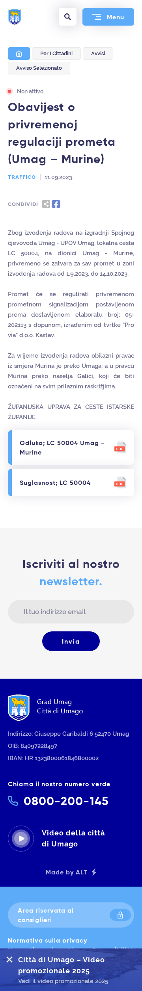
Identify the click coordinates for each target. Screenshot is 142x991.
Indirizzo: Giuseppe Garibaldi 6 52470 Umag (68, 733)
